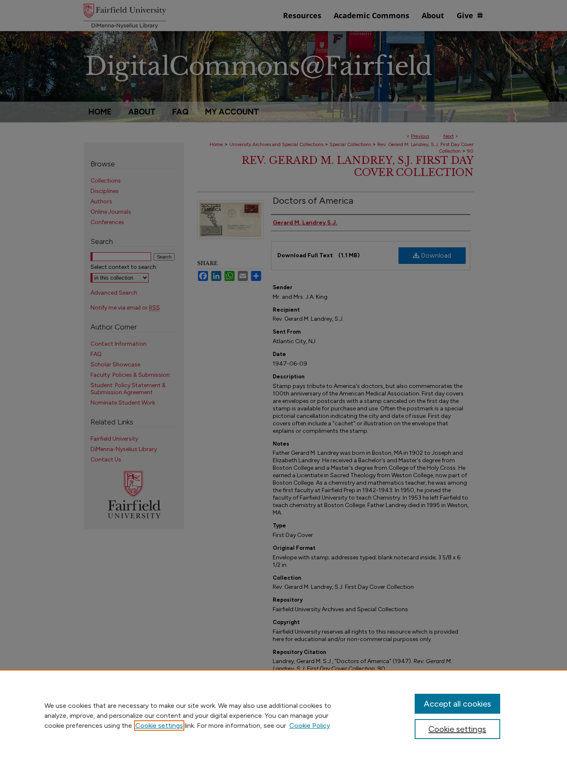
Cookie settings (159, 725)
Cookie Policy (309, 725)
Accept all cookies (457, 704)
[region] (283, 715)
